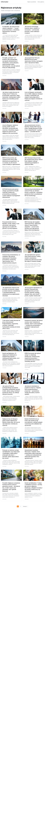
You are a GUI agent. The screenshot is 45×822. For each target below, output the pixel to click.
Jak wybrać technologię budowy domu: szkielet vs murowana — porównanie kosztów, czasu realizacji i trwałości (32, 30)
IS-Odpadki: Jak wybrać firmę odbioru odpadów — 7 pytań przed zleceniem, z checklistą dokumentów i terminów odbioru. (10, 30)
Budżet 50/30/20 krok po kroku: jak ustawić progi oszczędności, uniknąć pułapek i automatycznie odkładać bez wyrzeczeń (33, 422)
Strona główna (41, 1)
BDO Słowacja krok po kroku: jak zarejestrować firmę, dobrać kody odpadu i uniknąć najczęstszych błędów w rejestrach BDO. (34, 161)
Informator (4, 2)
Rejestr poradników (31, 1)
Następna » (25, 506)
